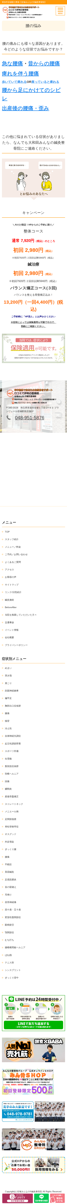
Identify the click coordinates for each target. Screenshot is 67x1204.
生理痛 (8, 758)
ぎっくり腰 (10, 849)
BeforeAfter (11, 607)
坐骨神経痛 (10, 902)
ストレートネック (14, 804)
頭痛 (7, 781)
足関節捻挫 (10, 819)
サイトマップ (12, 584)
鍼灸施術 (9, 599)
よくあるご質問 (13, 562)
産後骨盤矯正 (12, 796)
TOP (7, 531)
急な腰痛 (12, 63)
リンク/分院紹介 (13, 592)
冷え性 (8, 728)
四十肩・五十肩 (13, 909)
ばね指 (8, 955)
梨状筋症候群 (12, 766)
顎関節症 (9, 932)
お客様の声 (10, 577)
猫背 (7, 721)
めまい (8, 668)
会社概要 (9, 637)
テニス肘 (9, 962)
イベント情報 (12, 630)
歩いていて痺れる (14, 82)
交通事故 (9, 622)
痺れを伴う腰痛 (20, 74)
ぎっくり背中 (12, 977)
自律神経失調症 (13, 736)
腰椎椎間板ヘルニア (15, 947)
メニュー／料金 (13, 547)
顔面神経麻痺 (12, 690)
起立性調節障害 (13, 743)
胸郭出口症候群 (13, 705)
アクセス (9, 569)
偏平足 (8, 698)
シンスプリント (13, 970)
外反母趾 (9, 841)
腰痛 (7, 857)
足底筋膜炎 (10, 879)
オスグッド (10, 834)
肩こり (8, 683)
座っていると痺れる (45, 82)
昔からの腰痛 (44, 63)
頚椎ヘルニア (12, 773)
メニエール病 (12, 811)
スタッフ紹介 (12, 539)
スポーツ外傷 (12, 751)
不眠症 (8, 864)
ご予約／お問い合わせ (16, 554)
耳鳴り (8, 894)
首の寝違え (10, 887)
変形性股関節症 (13, 917)
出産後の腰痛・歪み (25, 108)
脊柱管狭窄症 (12, 826)
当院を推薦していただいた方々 (21, 614)
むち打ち (9, 940)
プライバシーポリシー (16, 645)
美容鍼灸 (9, 872)
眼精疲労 (9, 924)
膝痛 (7, 713)
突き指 (8, 675)
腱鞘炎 (8, 789)
